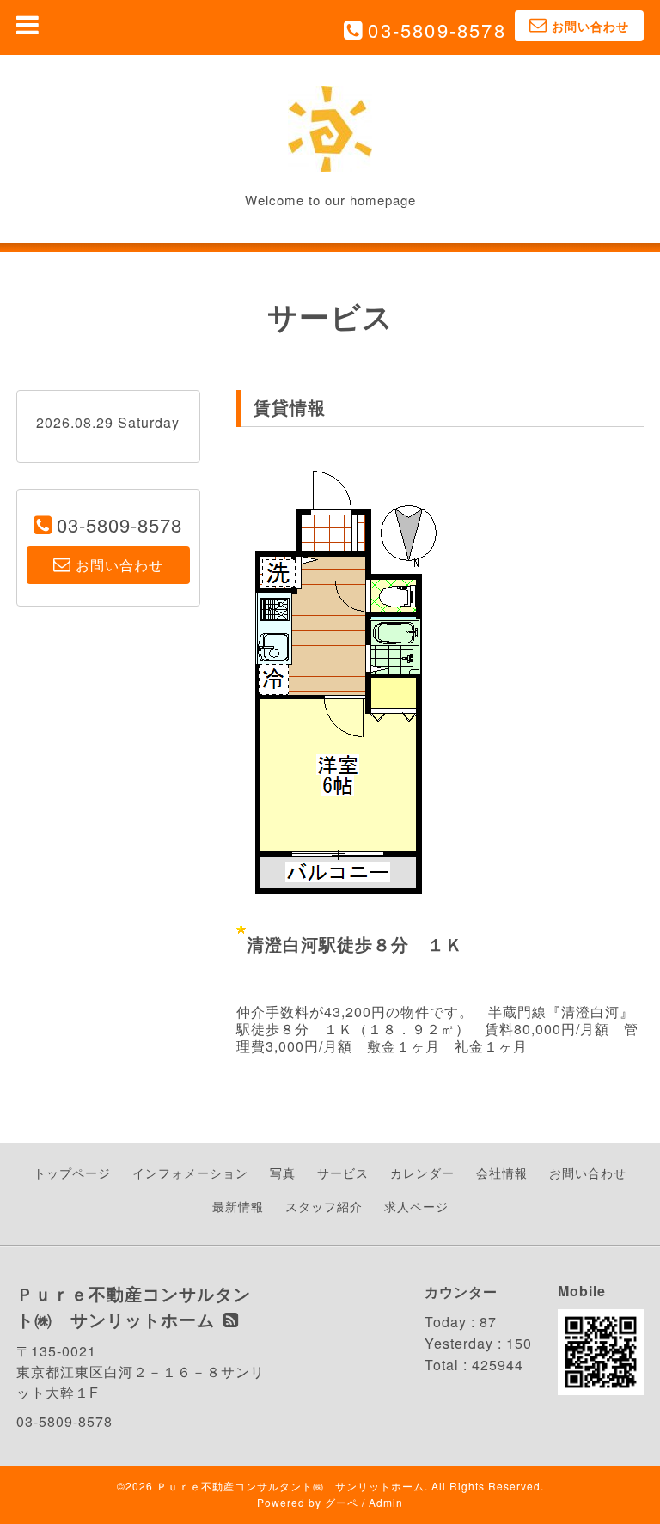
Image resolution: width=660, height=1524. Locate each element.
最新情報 (238, 1206)
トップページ (72, 1172)
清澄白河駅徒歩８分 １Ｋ (355, 943)
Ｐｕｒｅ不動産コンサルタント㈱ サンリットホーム (290, 1485)
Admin (386, 1502)
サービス (343, 1172)
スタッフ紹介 (324, 1206)
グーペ (341, 1502)
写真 (283, 1172)
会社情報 (502, 1172)
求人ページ (416, 1206)
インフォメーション (190, 1172)
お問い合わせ (587, 1172)
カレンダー (422, 1172)
